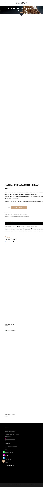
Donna (21, 214)
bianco (8, 216)
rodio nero (24, 216)
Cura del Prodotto (8, 461)
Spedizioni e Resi (8, 450)
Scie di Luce (25, 214)
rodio (21, 216)
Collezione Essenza (16, 214)
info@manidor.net (11, 431)
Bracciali (10, 214)
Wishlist (6, 462)
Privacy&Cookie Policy (9, 452)
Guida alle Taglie (8, 459)
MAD (34, 484)
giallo (13, 216)
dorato (11, 216)
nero (15, 216)
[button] (3, 461)
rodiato (18, 216)
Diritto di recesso (8, 447)
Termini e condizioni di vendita (11, 446)
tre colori (27, 216)
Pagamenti (7, 449)
